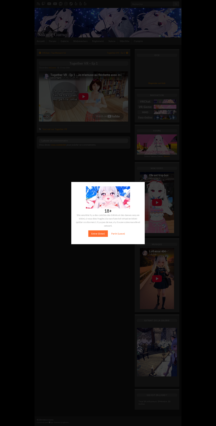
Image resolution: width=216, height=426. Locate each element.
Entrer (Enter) (98, 233)
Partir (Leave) (118, 233)
